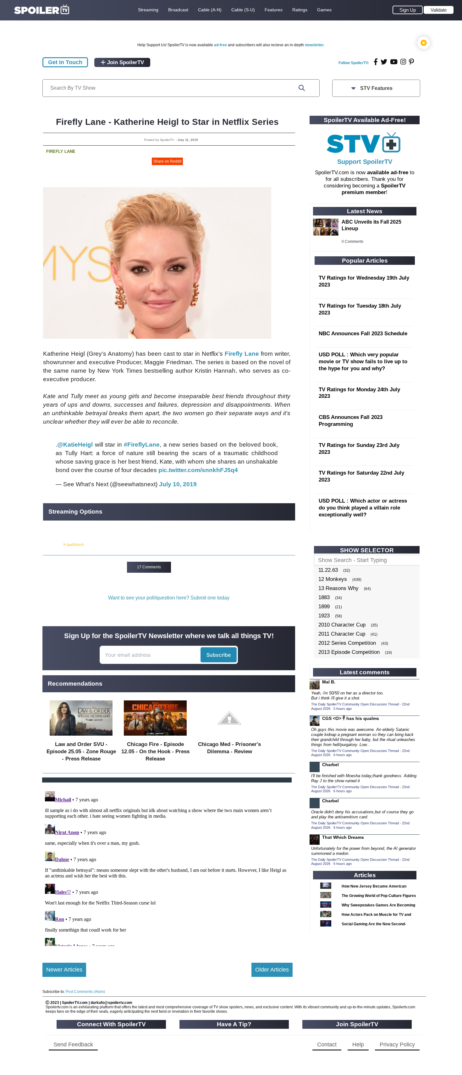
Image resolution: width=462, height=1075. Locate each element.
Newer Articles (64, 969)
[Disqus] (167, 867)
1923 (324, 616)
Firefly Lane (60, 151)
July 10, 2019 (178, 484)
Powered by (53, 545)
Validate (439, 10)
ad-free (220, 45)
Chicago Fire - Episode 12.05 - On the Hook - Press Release (155, 751)
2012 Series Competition (347, 643)
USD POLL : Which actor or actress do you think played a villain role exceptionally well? (363, 508)
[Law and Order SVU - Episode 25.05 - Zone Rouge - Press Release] (81, 737)
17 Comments (149, 567)
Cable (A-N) (210, 9)
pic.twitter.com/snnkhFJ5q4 (198, 470)
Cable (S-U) (243, 9)
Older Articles (272, 969)
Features (274, 9)
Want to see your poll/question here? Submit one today (168, 597)
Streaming (148, 9)
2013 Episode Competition (349, 652)
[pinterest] (411, 61)
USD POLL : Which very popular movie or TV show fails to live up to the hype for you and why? (363, 361)
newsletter (314, 45)
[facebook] (376, 61)
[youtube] (394, 61)
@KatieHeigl (75, 444)
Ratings (299, 9)
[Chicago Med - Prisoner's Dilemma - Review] (229, 737)
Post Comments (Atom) (85, 991)
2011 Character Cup (341, 634)
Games (324, 9)
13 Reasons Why (338, 588)
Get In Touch (65, 62)
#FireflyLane (142, 444)
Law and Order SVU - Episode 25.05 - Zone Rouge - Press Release (81, 751)
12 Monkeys (332, 579)
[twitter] (384, 61)
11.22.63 (328, 570)
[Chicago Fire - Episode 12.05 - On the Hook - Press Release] (155, 737)
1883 (324, 597)
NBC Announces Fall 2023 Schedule (363, 334)
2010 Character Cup (342, 625)
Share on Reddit (167, 161)
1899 (324, 607)
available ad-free (387, 172)
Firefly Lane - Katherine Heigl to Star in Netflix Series (167, 122)
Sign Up (407, 10)
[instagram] (403, 61)
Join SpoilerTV (125, 62)
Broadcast (178, 9)
